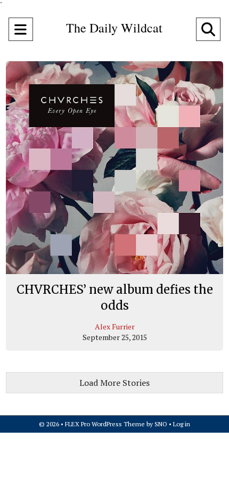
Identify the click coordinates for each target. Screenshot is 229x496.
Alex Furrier (115, 326)
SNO (160, 424)
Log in (181, 424)
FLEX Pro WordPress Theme (105, 424)
